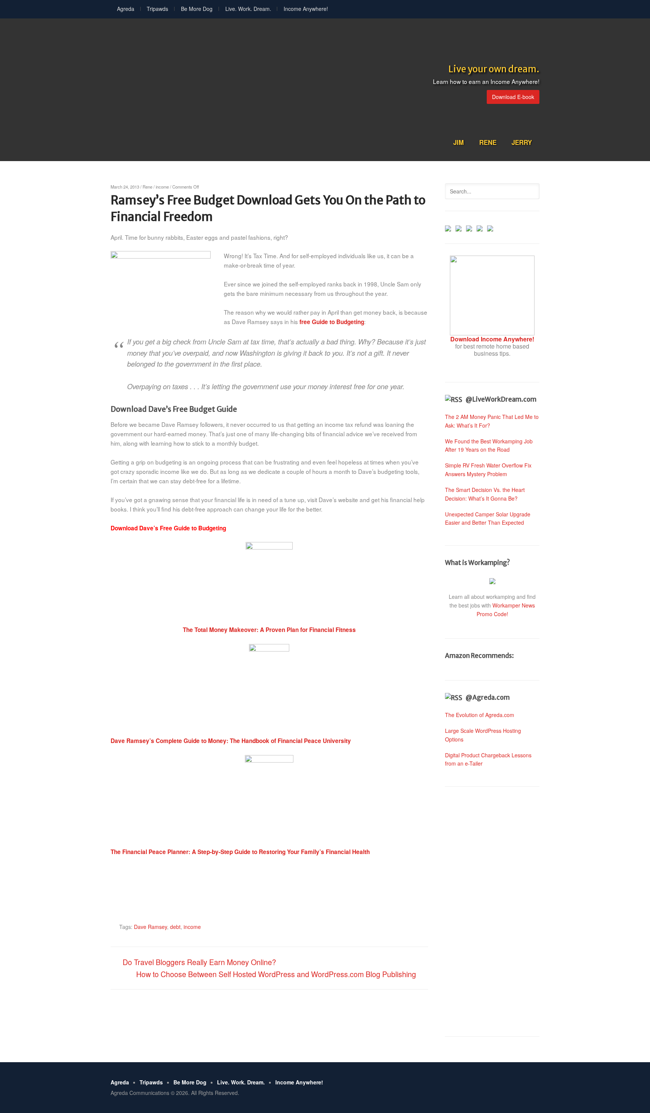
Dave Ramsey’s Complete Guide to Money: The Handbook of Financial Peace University (231, 741)
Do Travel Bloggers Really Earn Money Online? (199, 961)
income (162, 187)
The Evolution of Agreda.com (479, 715)
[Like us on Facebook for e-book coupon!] (448, 227)
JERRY (522, 142)
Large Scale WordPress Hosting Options (483, 735)
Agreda (125, 8)
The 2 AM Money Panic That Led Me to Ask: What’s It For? (492, 421)
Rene (147, 187)
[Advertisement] (492, 912)
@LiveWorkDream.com (501, 399)
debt (175, 926)
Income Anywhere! (306, 8)
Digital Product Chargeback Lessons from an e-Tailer (488, 759)
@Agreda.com (488, 697)
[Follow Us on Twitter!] (459, 227)
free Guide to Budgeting (331, 322)
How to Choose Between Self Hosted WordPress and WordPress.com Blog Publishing (276, 973)
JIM (458, 142)
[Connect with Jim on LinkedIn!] (469, 227)
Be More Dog (197, 8)
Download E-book (513, 96)
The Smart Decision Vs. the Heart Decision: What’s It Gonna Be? (485, 494)
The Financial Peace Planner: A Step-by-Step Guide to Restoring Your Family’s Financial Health (240, 852)
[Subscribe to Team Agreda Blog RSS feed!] (480, 227)
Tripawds (157, 8)
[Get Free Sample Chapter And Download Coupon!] (492, 331)
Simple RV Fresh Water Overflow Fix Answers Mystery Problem (488, 469)
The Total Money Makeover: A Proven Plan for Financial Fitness (269, 630)
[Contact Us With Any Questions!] (490, 227)
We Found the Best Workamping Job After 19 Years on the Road (489, 445)
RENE (488, 142)
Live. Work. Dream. (248, 8)
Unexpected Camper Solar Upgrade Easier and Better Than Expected (487, 518)
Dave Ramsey (150, 926)
